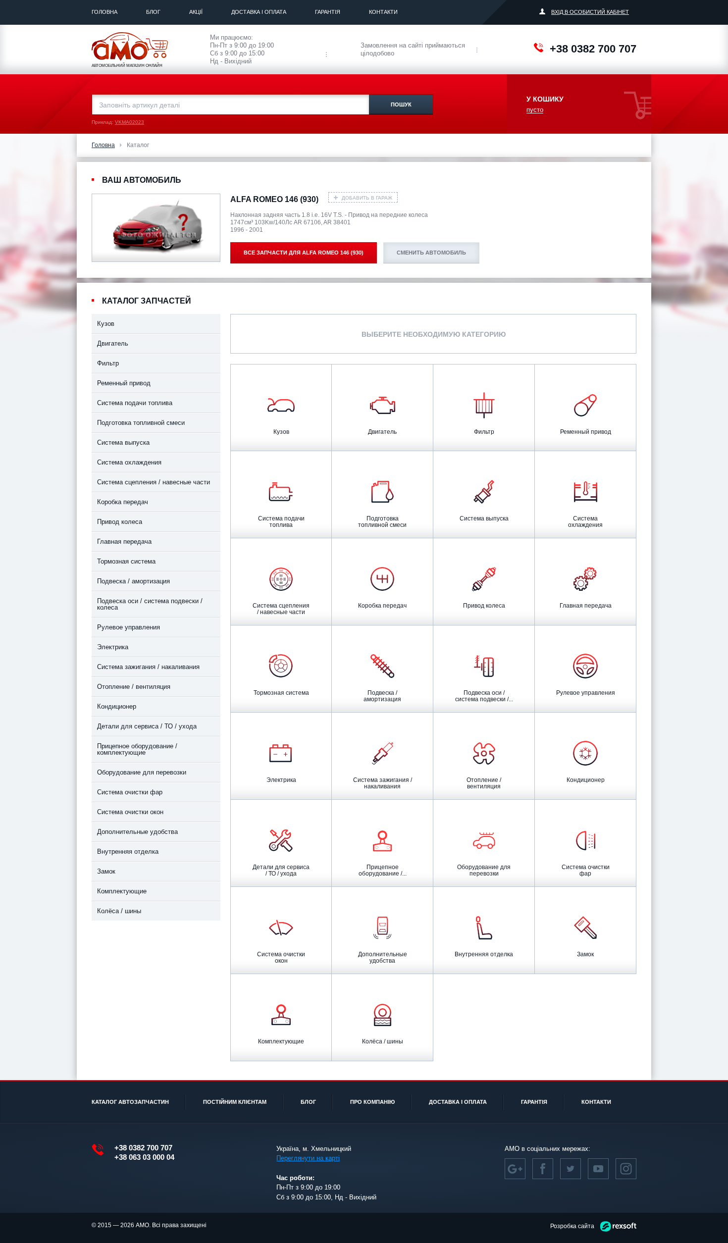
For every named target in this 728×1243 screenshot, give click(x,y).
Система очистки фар (129, 792)
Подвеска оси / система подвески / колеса (150, 604)
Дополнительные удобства (137, 831)
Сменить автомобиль (431, 253)
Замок (106, 871)
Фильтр (108, 363)
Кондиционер (116, 706)
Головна (104, 12)
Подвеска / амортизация (133, 581)
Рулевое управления (128, 627)
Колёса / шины (119, 911)
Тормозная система (126, 561)
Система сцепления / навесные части (153, 482)
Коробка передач (122, 502)
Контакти (383, 12)
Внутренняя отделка (127, 851)
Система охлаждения (129, 462)
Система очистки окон (130, 812)
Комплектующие (122, 891)
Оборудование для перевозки (141, 772)
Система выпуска (123, 442)
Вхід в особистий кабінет (590, 12)
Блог (153, 12)
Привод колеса (119, 521)
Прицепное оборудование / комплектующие (137, 749)
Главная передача (124, 541)
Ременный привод (124, 383)
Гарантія (327, 12)
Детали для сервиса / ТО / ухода (147, 726)
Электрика (112, 647)
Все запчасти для (304, 253)
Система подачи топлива (134, 403)
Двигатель (112, 343)
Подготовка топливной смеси (141, 422)
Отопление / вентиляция (133, 686)
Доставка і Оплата (258, 12)
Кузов (105, 323)
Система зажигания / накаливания (148, 667)
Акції (196, 12)
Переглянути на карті (308, 1158)
